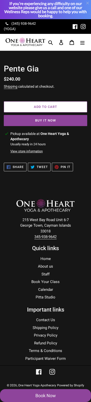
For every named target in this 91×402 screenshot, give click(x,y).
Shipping (10, 86)
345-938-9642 (45, 236)
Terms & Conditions (45, 350)
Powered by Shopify (70, 385)
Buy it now (45, 120)
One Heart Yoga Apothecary (37, 385)
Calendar (45, 289)
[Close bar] (88, 3)
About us (45, 266)
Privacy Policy (45, 335)
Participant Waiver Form (45, 358)
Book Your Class (45, 281)
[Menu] (82, 42)
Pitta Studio (45, 297)
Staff (45, 274)
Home (45, 258)
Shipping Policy (45, 327)
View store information (26, 151)
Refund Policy (45, 343)
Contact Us (45, 320)
